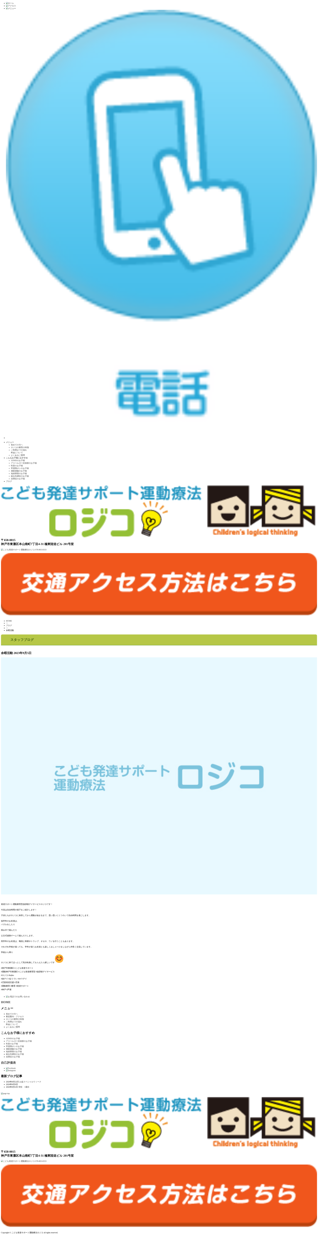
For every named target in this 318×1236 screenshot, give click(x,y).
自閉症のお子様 (18, 479)
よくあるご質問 (18, 455)
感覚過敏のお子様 (19, 471)
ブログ (9, 481)
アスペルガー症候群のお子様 (24, 463)
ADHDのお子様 (18, 460)
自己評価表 (8, 1062)
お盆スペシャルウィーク (30, 1082)
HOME (9, 621)
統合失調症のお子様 (20, 476)
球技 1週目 (23, 1087)
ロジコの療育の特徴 (20, 447)
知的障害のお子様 (19, 473)
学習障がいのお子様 (20, 468)
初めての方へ (17, 445)
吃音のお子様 (17, 466)
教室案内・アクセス (15, 1016)
